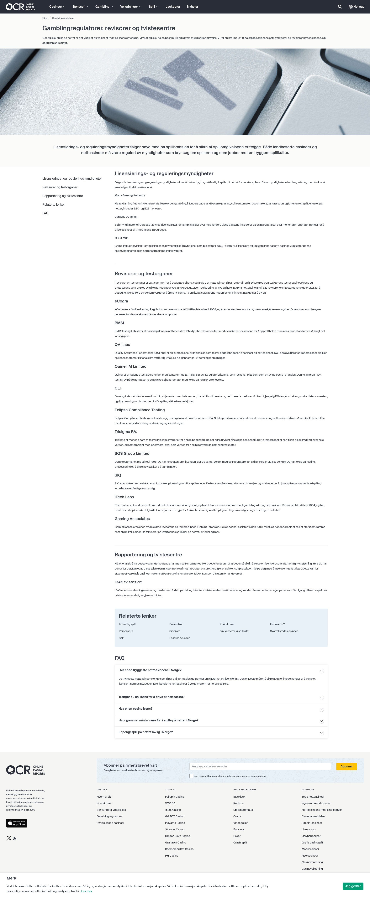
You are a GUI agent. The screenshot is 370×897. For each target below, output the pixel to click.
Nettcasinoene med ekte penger (322, 810)
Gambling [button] (102, 7)
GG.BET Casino (174, 816)
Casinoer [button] (56, 7)
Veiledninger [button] (129, 7)
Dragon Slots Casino (177, 836)
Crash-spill (240, 842)
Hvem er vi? (104, 796)
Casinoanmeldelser (314, 816)
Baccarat (239, 829)
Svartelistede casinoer (110, 823)
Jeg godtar (353, 886)
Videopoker (240, 823)
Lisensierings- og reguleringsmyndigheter (72, 179)
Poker (236, 836)
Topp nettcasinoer (313, 796)
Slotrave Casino (174, 829)
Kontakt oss (104, 803)
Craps (237, 816)
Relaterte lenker (53, 205)
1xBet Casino (173, 810)
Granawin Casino (175, 842)
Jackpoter (173, 7)
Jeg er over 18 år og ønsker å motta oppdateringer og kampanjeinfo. (230, 776)
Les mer (86, 891)
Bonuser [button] (79, 7)
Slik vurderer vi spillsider (111, 810)
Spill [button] (152, 7)
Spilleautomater (243, 810)
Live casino (308, 829)
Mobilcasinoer (310, 849)
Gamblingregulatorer (110, 816)
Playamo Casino (175, 823)
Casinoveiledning (312, 862)
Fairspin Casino (174, 796)
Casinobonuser (311, 836)
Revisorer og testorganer (59, 187)
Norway (358, 7)
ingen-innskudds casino (316, 803)
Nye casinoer (310, 855)
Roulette (238, 803)
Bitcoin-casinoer (312, 823)
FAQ (45, 213)
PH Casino (171, 855)
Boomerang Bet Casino (179, 849)
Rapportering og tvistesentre (62, 196)
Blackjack (239, 796)
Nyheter (192, 7)
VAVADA (170, 803)
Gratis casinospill (312, 842)
